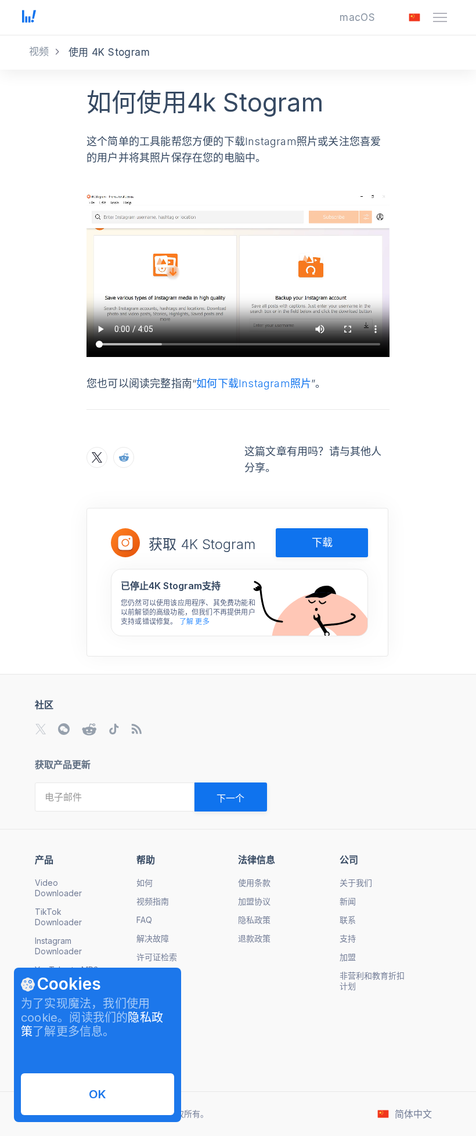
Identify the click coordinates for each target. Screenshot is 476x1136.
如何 (144, 883)
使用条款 (254, 883)
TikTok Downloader (58, 917)
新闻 (348, 901)
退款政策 (254, 938)
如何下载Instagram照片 (253, 383)
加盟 (348, 957)
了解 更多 (194, 621)
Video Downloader (58, 888)
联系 (348, 920)
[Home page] (29, 19)
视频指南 (152, 901)
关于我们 (356, 883)
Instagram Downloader (58, 946)
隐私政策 (254, 920)
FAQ (144, 920)
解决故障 (152, 938)
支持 (348, 938)
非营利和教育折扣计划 (372, 981)
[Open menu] (440, 17)
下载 (322, 542)
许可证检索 (156, 957)
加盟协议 (254, 901)
